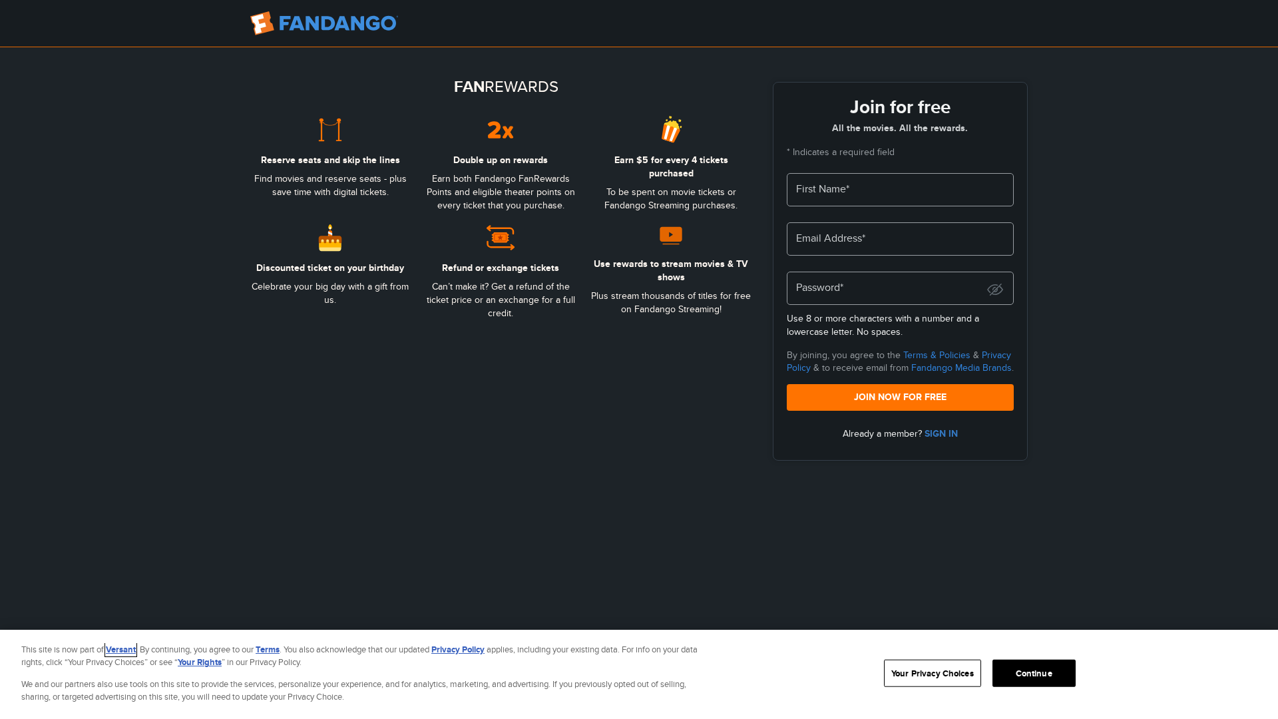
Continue (1034, 673)
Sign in (941, 433)
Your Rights (200, 662)
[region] (639, 674)
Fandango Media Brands (961, 367)
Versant (121, 649)
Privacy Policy (458, 649)
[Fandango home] (324, 23)
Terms (268, 649)
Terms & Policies (936, 354)
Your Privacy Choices (932, 673)
